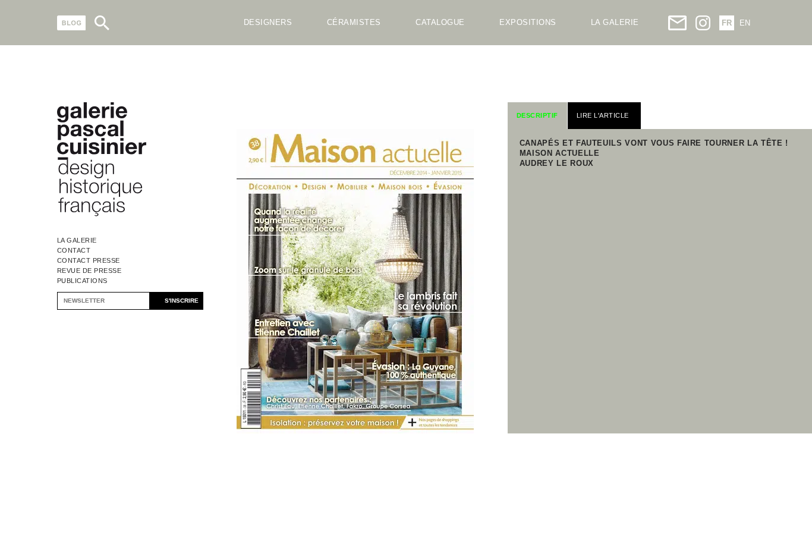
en (744, 22)
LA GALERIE (615, 22)
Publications (82, 280)
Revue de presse (89, 270)
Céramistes (354, 22)
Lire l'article (603, 115)
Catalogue (440, 22)
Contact (74, 250)
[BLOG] (71, 22)
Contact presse (88, 260)
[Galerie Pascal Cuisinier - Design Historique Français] (101, 214)
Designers (268, 22)
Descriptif (537, 115)
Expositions (527, 22)
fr (727, 22)
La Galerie (77, 240)
